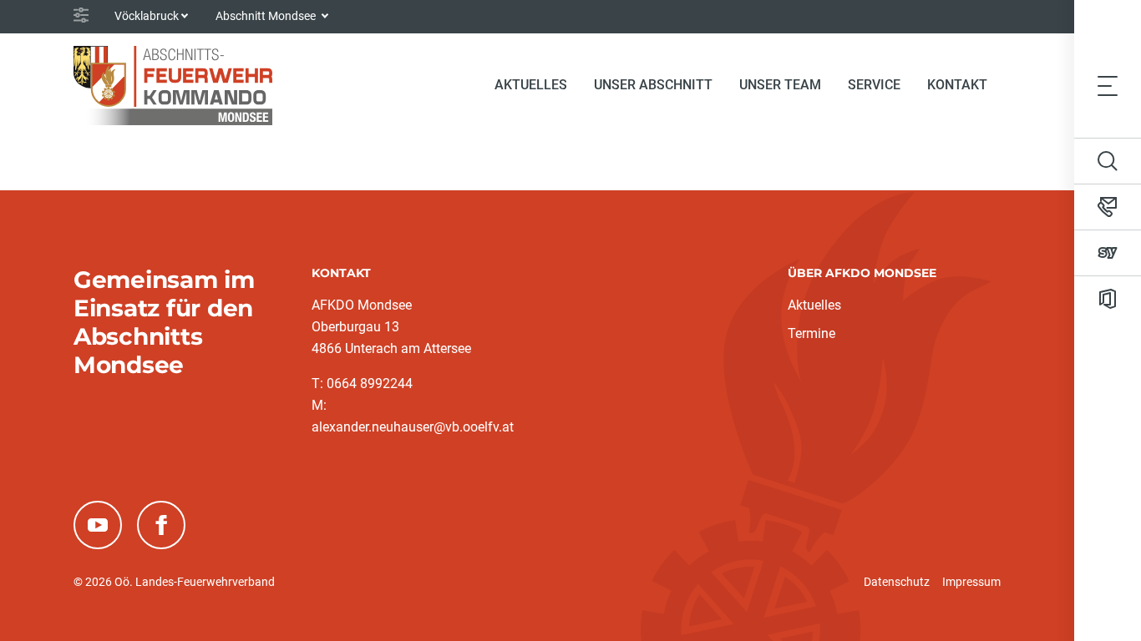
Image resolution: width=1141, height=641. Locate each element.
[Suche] (1107, 161)
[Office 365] (1107, 298)
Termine (811, 333)
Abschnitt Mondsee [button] (267, 16)
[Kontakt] (1107, 207)
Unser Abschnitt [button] (653, 85)
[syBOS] (1107, 252)
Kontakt (957, 85)
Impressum (971, 581)
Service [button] (874, 85)
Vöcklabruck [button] (146, 16)
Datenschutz (897, 581)
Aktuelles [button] (530, 85)
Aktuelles (814, 305)
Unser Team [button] (780, 85)
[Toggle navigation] (1107, 85)
